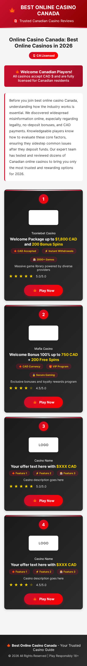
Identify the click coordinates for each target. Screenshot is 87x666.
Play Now (46, 290)
